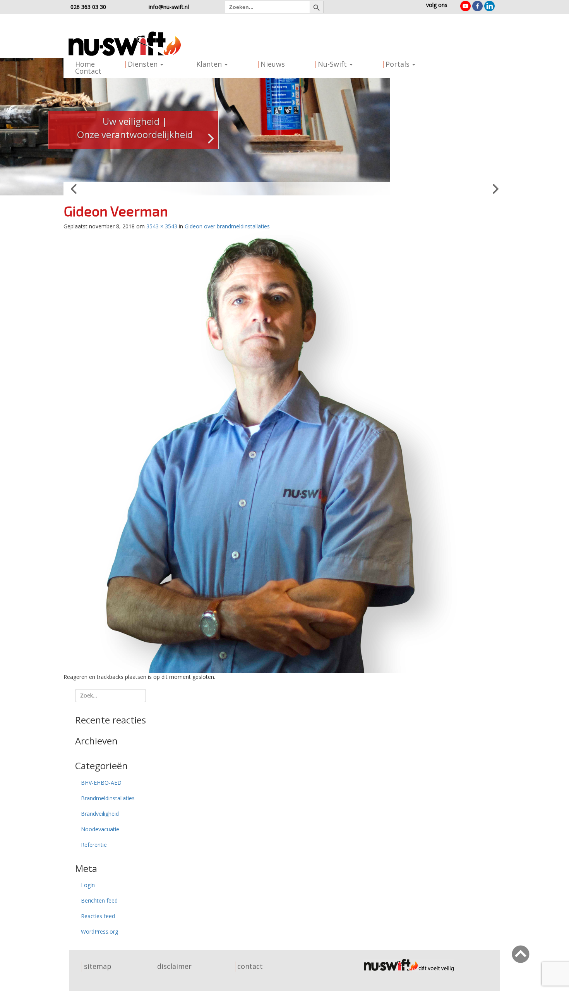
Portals (398, 64)
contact (250, 966)
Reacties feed (98, 916)
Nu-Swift (333, 64)
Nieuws (273, 64)
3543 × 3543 (161, 226)
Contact (88, 71)
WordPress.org (99, 931)
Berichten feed (99, 900)
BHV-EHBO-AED (101, 782)
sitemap (97, 966)
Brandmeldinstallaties (108, 798)
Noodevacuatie (100, 829)
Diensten (143, 64)
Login (88, 885)
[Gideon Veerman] (284, 450)
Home (85, 64)
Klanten (210, 64)
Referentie (94, 844)
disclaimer (174, 966)
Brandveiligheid (100, 813)
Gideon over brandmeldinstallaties (227, 226)
